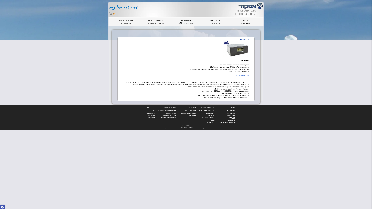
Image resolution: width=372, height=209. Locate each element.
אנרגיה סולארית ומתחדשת (168, 117)
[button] (2, 207)
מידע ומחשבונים (186, 20)
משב (201, 129)
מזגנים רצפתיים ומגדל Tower (206, 110)
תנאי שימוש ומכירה (242, 75)
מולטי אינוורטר (230, 115)
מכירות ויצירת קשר (216, 20)
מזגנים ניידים (211, 112)
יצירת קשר (153, 119)
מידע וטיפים (152, 112)
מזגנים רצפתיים (126, 23)
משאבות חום (211, 119)
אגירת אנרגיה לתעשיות (169, 115)
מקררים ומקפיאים (190, 110)
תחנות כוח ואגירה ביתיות (169, 112)
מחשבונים (153, 110)
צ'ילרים (213, 121)
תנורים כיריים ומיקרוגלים (188, 113)
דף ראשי (245, 20)
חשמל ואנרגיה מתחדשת (156, 20)
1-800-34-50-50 (245, 14)
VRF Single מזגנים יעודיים (227, 122)
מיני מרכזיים (216, 23)
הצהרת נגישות (152, 117)
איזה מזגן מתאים (151, 113)
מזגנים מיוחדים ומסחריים (156, 23)
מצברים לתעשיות (171, 113)
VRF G (233, 119)
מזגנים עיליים (245, 23)
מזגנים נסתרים (231, 113)
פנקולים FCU (211, 115)
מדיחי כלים (192, 115)
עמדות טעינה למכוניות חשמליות (167, 110)
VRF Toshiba (231, 121)
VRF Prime (232, 117)
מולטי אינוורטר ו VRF (186, 23)
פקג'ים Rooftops (210, 113)
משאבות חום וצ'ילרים (126, 20)
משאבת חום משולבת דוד (208, 117)
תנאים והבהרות (152, 115)
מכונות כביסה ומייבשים (189, 112)
